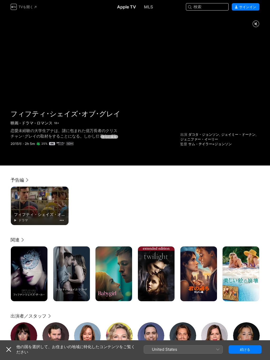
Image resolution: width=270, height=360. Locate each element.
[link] (20, 180)
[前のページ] (5, 273)
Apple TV (126, 6)
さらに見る (109, 137)
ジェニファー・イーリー (199, 139)
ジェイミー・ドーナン (238, 134)
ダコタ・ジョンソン (203, 134)
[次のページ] (264, 273)
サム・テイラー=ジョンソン (210, 144)
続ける (245, 349)
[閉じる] (8, 349)
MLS (148, 6)
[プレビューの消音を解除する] (255, 24)
